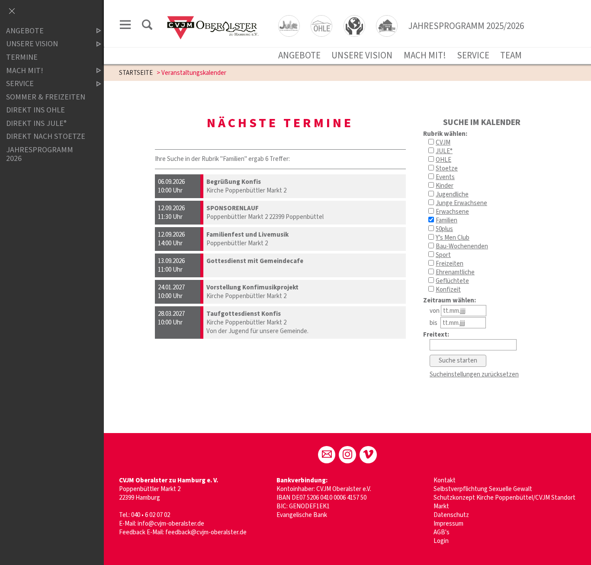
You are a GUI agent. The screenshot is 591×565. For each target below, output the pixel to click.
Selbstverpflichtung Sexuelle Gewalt (483, 489)
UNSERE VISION (32, 44)
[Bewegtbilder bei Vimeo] (368, 454)
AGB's (442, 532)
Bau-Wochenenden (462, 246)
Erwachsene (452, 211)
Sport (443, 255)
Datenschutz (451, 515)
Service (473, 55)
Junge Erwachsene (461, 203)
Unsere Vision (361, 55)
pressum (451, 523)
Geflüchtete (452, 281)
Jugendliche (452, 194)
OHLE (443, 159)
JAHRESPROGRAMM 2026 (39, 154)
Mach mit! (425, 55)
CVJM (443, 142)
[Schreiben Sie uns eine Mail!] (326, 454)
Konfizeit (448, 289)
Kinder (444, 185)
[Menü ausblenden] (11, 11)
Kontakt (445, 480)
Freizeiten (449, 263)
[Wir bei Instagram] (347, 454)
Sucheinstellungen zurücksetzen (474, 374)
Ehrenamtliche (455, 272)
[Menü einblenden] (125, 26)
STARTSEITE (136, 72)
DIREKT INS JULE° (36, 123)
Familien (446, 220)
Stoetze (447, 168)
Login (441, 541)
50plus (444, 229)
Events (445, 177)
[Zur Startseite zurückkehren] (213, 15)
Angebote (299, 55)
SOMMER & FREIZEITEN (45, 97)
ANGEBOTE (25, 31)
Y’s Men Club (452, 237)
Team (511, 55)
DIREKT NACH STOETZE (45, 137)
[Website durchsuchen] (147, 26)
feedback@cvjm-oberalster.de (206, 532)
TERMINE (22, 57)
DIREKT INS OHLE (35, 110)
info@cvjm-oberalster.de (171, 523)
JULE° (444, 151)
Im (437, 523)
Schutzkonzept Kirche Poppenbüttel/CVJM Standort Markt (504, 502)
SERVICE (20, 84)
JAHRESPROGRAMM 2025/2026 (466, 26)
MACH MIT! (24, 71)
